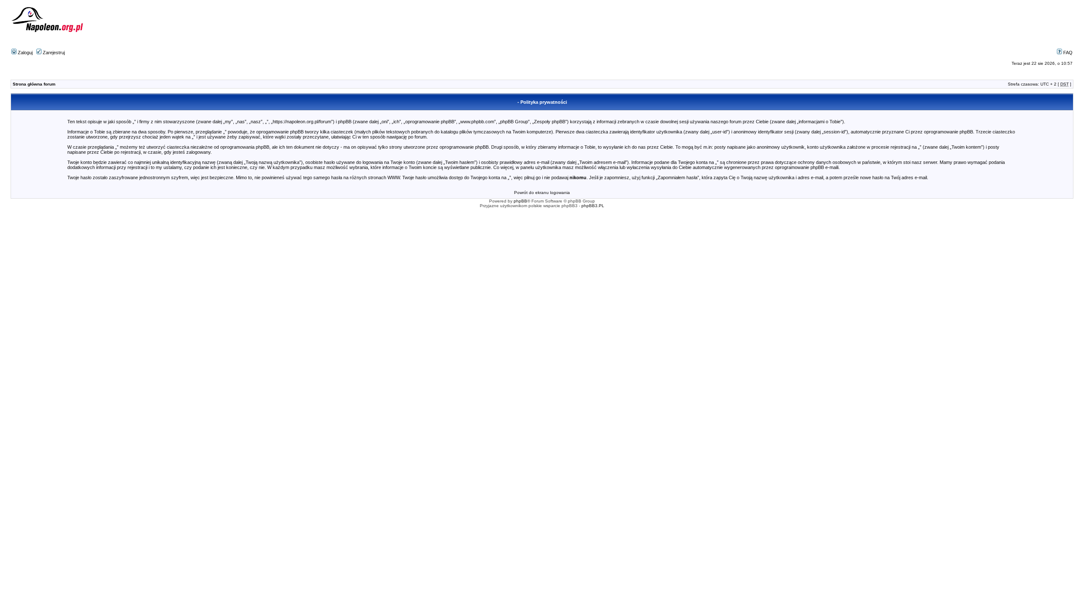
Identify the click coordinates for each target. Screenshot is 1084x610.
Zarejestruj (53, 52)
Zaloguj (25, 52)
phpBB (520, 201)
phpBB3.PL (592, 205)
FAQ (1067, 52)
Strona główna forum (34, 84)
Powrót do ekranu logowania (542, 192)
